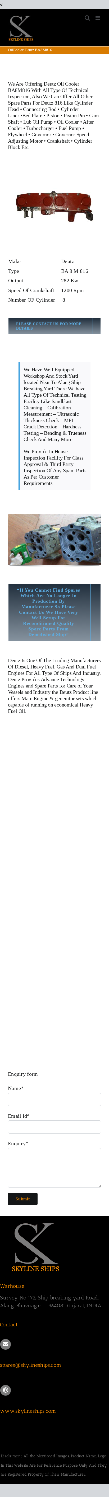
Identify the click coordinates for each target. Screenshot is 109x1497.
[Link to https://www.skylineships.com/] (5, 1390)
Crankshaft (58, 141)
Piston (52, 115)
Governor (41, 134)
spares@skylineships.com (30, 1365)
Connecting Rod (40, 109)
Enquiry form (23, 1074)
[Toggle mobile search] (87, 18)
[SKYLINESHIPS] (35, 1222)
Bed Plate (32, 115)
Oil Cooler (68, 122)
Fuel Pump (69, 128)
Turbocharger (40, 128)
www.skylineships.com (28, 1411)
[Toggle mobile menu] (98, 18)
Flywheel (18, 134)
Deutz (14, 660)
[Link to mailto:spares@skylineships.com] (5, 1344)
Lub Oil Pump (38, 122)
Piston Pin (74, 115)
